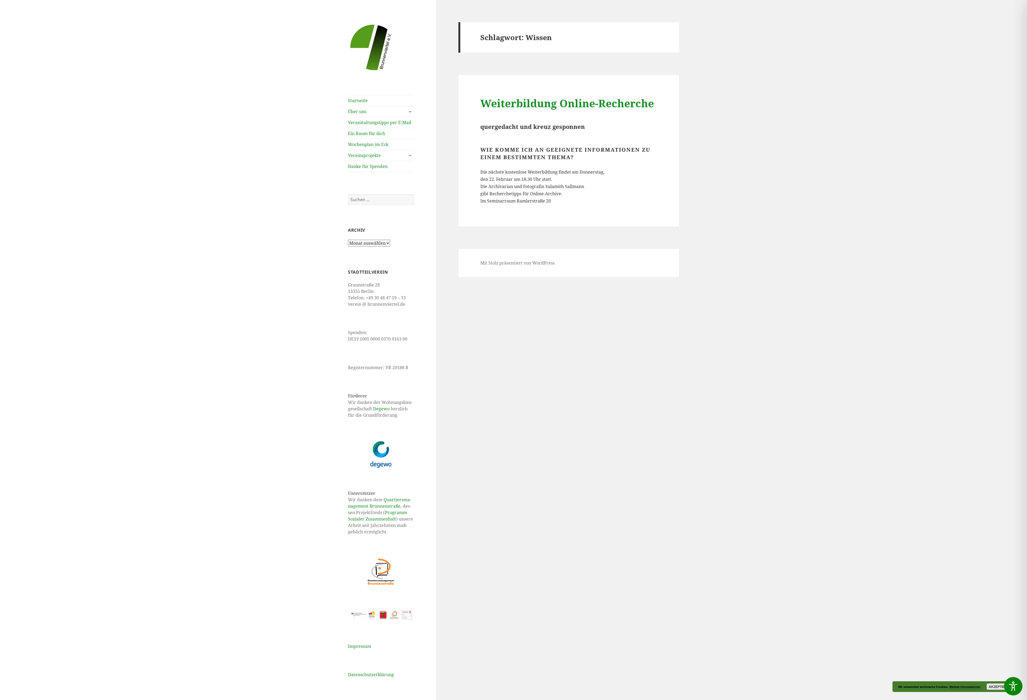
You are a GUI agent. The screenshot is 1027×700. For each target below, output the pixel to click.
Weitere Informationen (964, 687)
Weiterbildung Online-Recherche (567, 103)
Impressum (359, 646)
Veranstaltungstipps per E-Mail (379, 122)
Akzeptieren (1000, 686)
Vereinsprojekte (364, 155)
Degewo (381, 409)
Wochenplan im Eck (368, 144)
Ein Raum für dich (366, 133)
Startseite (358, 101)
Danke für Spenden (368, 166)
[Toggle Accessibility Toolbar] (1013, 686)
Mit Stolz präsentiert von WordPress (517, 263)
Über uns (357, 111)
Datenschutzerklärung (371, 675)
